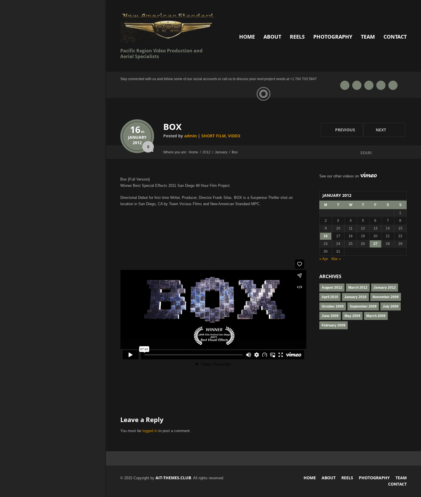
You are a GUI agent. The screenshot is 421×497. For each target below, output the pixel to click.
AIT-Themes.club (173, 477)
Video (234, 135)
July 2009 (390, 306)
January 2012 (384, 288)
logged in (149, 431)
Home (247, 36)
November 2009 (386, 297)
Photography (332, 36)
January (137, 137)
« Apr (323, 259)
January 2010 (355, 297)
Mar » (336, 259)
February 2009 (333, 325)
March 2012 (357, 288)
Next (375, 129)
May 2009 (352, 316)
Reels (297, 36)
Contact (395, 36)
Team (368, 36)
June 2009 (330, 316)
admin (190, 135)
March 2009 (375, 316)
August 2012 (332, 288)
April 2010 (330, 297)
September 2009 (363, 306)
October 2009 (333, 306)
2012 (137, 142)
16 (137, 129)
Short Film (213, 135)
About (272, 36)
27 (375, 244)
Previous (338, 129)
